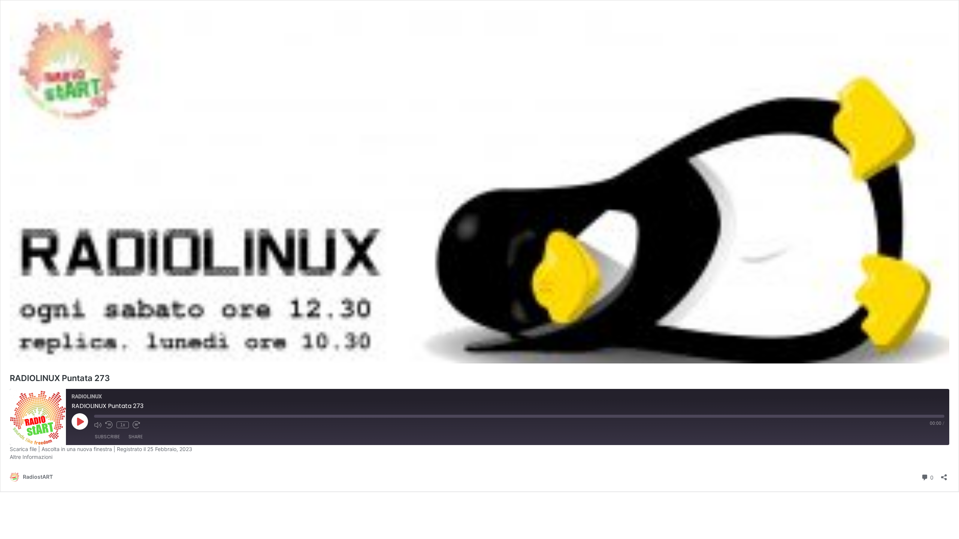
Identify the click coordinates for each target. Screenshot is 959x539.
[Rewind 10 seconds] (109, 425)
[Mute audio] (98, 424)
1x (122, 424)
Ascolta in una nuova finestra (77, 449)
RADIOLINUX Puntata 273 (60, 378)
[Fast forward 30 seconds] (136, 425)
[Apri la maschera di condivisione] (944, 475)
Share (135, 436)
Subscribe (107, 436)
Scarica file (23, 449)
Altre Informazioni (31, 457)
